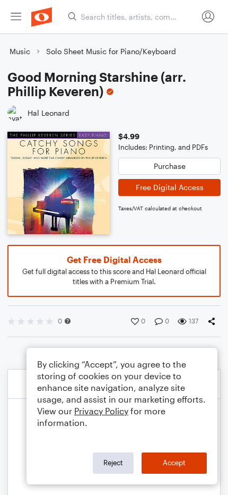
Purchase (170, 165)
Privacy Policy (101, 411)
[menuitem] (16, 16)
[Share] (214, 321)
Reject (113, 462)
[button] (67, 321)
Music (20, 51)
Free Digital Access (170, 187)
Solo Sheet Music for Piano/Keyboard (111, 51)
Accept (174, 462)
